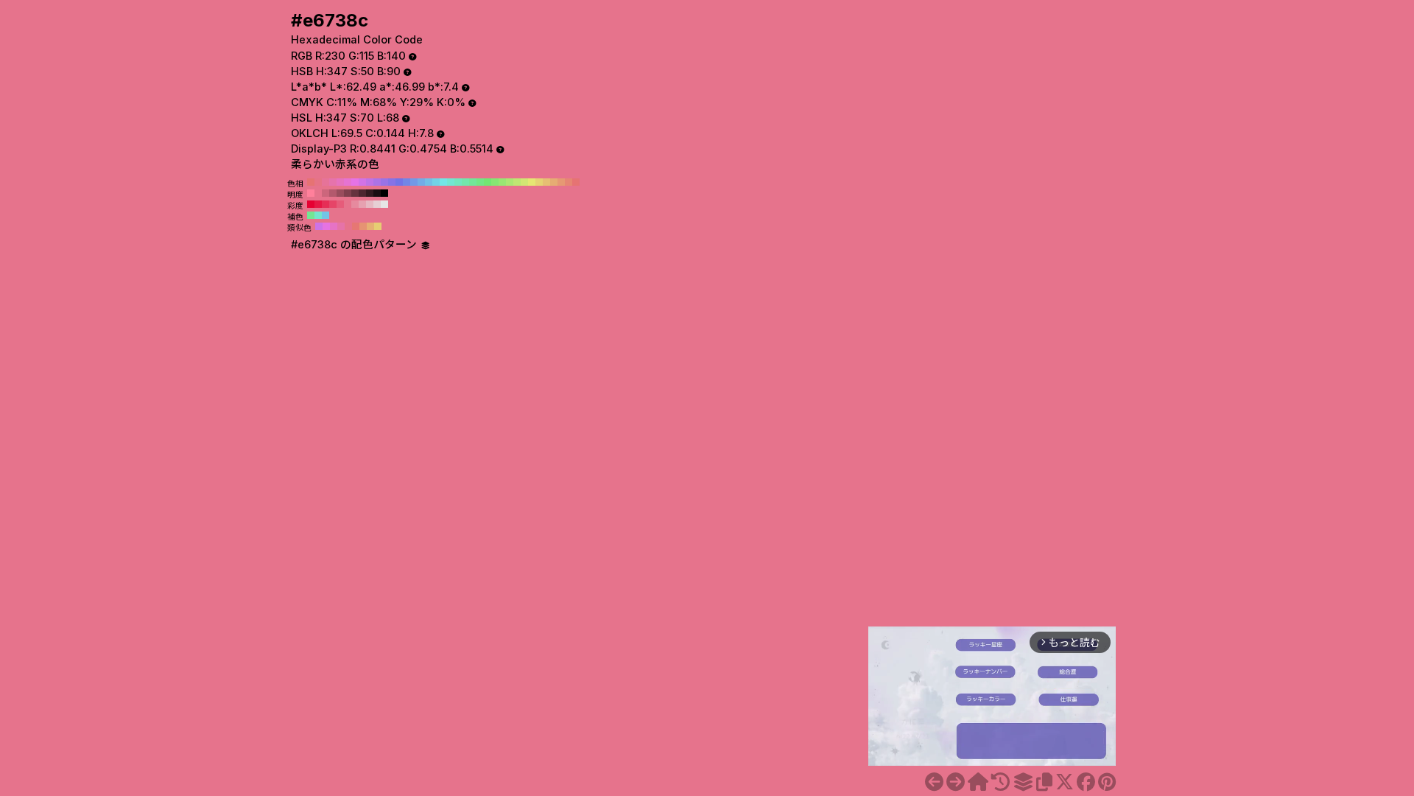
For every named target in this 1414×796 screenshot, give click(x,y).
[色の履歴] (1000, 782)
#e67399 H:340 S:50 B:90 (325, 182)
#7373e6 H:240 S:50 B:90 (399, 182)
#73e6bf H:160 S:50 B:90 (458, 182)
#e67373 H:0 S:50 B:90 (576, 182)
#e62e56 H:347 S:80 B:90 (325, 204)
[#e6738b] (934, 782)
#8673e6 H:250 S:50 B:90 (391, 182)
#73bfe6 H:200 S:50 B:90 (428, 182)
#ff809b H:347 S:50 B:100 (310, 193)
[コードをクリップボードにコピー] (1044, 782)
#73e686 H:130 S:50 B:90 (480, 182)
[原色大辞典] (978, 782)
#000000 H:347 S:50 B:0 (384, 193)
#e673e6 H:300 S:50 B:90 (355, 182)
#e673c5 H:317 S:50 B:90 (333, 226)
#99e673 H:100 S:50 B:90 (502, 182)
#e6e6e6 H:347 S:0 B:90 (384, 204)
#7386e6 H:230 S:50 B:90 (406, 182)
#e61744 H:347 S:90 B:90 (318, 204)
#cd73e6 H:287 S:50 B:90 (319, 226)
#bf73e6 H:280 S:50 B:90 (369, 182)
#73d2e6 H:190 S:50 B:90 (436, 182)
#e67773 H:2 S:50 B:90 (355, 226)
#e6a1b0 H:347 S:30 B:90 (362, 204)
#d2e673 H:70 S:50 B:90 (524, 182)
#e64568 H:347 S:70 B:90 (333, 204)
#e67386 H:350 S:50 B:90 (318, 182)
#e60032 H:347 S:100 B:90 (310, 204)
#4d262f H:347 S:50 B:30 (362, 193)
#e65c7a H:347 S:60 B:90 (340, 204)
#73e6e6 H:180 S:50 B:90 (443, 182)
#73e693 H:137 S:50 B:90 (310, 215)
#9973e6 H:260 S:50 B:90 (384, 182)
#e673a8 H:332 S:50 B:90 (341, 226)
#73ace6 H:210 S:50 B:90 (421, 182)
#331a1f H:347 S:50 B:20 (369, 193)
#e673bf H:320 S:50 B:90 (340, 182)
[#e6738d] (955, 782)
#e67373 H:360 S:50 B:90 (310, 182)
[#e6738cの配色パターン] (1023, 782)
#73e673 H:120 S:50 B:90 (487, 182)
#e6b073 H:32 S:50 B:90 (370, 226)
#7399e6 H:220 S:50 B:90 (414, 182)
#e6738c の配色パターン (355, 244)
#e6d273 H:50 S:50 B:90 (539, 182)
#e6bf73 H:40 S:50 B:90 (546, 182)
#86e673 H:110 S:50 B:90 (495, 182)
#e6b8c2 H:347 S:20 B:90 (369, 204)
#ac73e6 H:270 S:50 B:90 (377, 182)
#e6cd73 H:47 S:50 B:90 (377, 226)
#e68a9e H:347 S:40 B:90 (355, 204)
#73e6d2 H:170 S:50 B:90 (450, 182)
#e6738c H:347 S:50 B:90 (318, 193)
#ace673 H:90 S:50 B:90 (509, 182)
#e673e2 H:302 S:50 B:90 (326, 226)
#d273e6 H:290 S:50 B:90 (362, 182)
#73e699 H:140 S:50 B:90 (472, 182)
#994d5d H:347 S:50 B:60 (340, 193)
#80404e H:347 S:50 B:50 (347, 193)
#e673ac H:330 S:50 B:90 (333, 182)
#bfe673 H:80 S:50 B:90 (517, 182)
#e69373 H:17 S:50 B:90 (363, 226)
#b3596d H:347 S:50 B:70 (333, 193)
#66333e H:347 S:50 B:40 (355, 193)
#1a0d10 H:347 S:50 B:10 (377, 193)
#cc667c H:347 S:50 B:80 (325, 193)
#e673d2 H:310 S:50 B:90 (347, 182)
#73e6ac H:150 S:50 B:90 (465, 182)
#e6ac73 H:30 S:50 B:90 (553, 182)
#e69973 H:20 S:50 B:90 (561, 182)
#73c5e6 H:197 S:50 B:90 (325, 215)
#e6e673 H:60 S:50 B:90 (531, 182)
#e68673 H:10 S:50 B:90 (568, 182)
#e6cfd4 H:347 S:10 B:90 (377, 204)
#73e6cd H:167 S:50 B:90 (318, 215)
